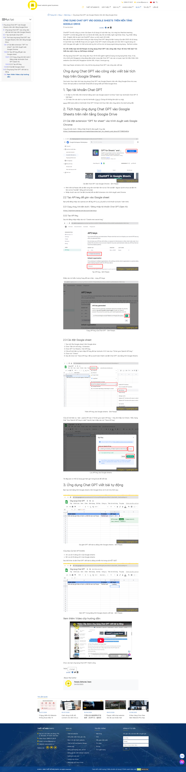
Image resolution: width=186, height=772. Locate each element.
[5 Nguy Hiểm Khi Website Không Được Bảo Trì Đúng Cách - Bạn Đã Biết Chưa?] (47, 705)
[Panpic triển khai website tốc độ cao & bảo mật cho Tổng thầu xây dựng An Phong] (115, 705)
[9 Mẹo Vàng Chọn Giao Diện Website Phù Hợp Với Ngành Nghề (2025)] (138, 705)
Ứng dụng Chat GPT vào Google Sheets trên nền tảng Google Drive (15, 26)
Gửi (126, 749)
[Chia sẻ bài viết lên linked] (111, 28)
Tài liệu (146, 7)
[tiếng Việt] (151, 2)
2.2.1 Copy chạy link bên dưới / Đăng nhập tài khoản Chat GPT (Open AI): (20, 59)
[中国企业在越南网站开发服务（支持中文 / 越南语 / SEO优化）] (93, 705)
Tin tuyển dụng (100, 749)
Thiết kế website (92, 7)
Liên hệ (155, 7)
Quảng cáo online (73, 759)
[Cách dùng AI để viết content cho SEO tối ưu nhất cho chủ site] (70, 705)
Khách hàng (127, 7)
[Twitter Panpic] (55, 747)
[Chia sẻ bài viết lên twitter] (108, 28)
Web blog (99, 734)
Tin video (99, 743)
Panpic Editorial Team (82, 682)
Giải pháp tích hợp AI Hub (75, 762)
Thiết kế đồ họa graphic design (77, 743)
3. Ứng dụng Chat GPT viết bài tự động (16, 70)
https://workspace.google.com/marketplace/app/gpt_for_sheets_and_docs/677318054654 (96, 131)
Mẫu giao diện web (102, 740)
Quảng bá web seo (73, 756)
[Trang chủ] (82, 7)
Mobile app (71, 746)
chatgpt (72, 669)
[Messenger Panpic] (182, 762)
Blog (138, 7)
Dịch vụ (116, 7)
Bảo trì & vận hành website (76, 740)
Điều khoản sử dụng (114, 769)
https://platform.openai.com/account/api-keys (80, 211)
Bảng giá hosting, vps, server (77, 749)
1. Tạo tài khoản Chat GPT (14, 35)
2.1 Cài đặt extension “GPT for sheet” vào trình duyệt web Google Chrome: (17, 47)
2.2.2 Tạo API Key (16, 64)
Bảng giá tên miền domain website (78, 753)
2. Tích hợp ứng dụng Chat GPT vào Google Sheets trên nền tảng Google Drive (18, 39)
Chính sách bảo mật (129, 769)
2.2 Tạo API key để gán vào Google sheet (16, 53)
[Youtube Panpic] (51, 747)
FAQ (97, 737)
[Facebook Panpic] (47, 747)
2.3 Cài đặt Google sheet (16, 67)
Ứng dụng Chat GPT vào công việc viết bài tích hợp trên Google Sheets (18, 31)
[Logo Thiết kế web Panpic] (32, 5)
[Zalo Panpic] (182, 756)
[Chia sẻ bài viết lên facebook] (105, 28)
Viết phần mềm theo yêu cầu (77, 737)
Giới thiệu (105, 7)
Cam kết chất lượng (99, 769)
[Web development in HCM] (154, 2)
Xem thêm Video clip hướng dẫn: (18, 75)
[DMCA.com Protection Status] (143, 769)
